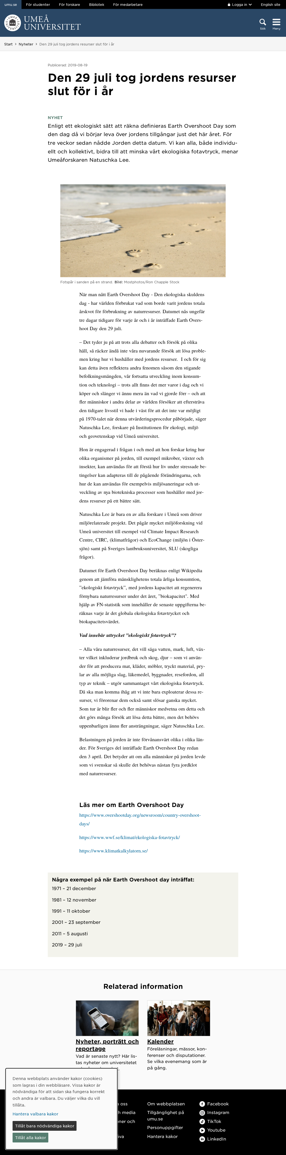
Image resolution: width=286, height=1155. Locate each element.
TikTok (214, 1121)
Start (8, 44)
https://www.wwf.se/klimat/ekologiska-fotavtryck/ (129, 837)
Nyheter (26, 44)
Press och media (117, 1112)
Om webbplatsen (166, 1103)
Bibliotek (96, 4)
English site (270, 4)
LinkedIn (216, 1138)
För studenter (38, 4)
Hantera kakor (162, 1136)
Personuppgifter (165, 1127)
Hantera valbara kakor (35, 1113)
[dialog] (61, 1108)
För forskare (69, 4)
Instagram (218, 1112)
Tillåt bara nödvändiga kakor (44, 1125)
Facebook (218, 1103)
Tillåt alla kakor (30, 1137)
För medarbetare (128, 4)
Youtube (216, 1129)
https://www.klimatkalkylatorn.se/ (113, 850)
